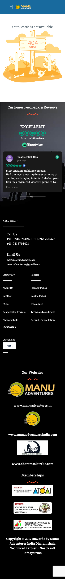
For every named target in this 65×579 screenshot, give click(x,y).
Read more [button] (12, 187)
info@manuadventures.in (21, 260)
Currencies (9, 339)
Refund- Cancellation (43, 320)
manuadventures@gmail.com (23, 264)
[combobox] (9, 345)
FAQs (5, 304)
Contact (7, 296)
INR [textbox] (8, 346)
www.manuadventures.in (32, 405)
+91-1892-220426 (43, 239)
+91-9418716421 (18, 243)
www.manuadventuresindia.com (32, 434)
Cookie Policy (38, 296)
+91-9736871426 (18, 239)
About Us (8, 288)
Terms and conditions (43, 312)
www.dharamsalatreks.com (32, 464)
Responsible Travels (14, 312)
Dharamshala (10, 320)
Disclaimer (37, 304)
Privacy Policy (39, 288)
